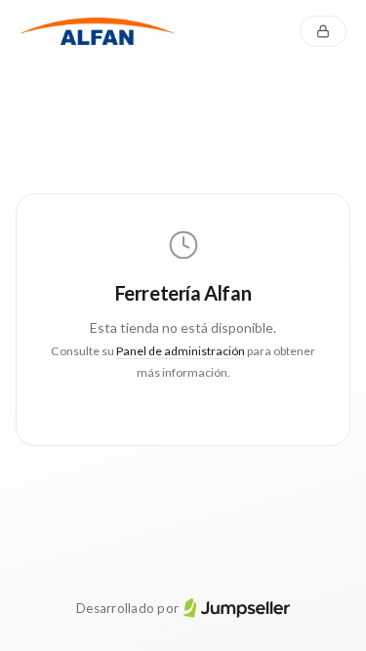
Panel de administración (180, 351)
